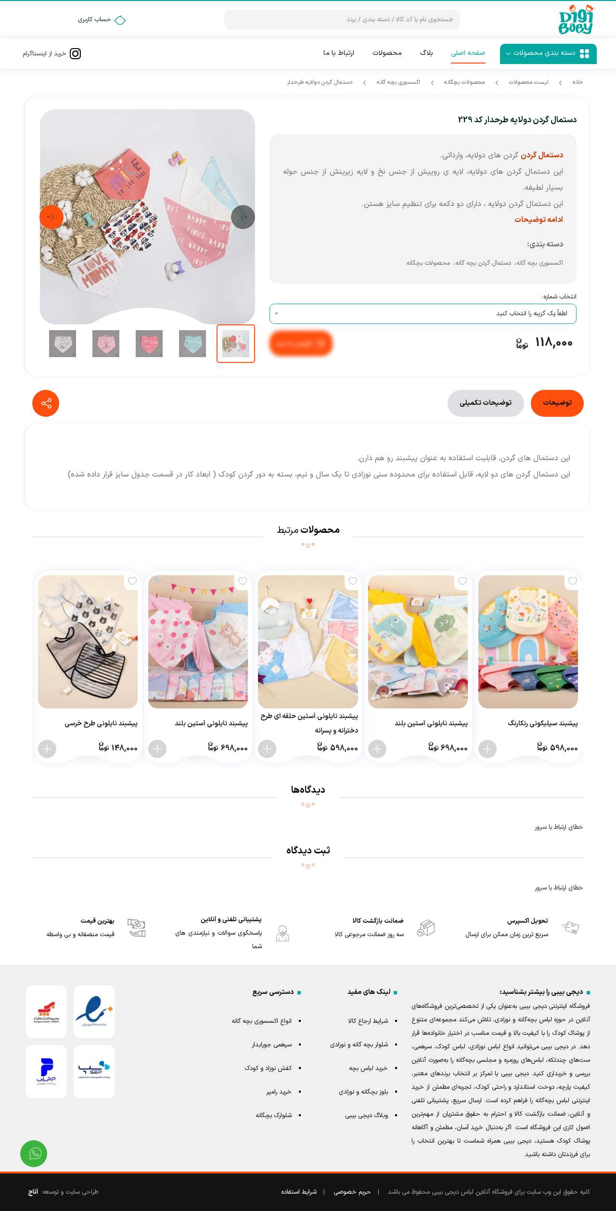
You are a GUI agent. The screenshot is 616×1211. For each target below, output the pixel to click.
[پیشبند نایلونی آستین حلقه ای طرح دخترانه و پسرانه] (308, 641)
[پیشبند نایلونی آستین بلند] (418, 641)
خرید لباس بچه (368, 1068)
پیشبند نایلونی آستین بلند (431, 724)
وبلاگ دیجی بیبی (366, 1116)
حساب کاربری (94, 20)
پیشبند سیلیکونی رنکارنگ (543, 724)
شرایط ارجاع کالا (368, 1021)
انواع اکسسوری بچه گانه (261, 1021)
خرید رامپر (279, 1092)
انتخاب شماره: (559, 297)
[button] (243, 217)
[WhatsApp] (33, 1153)
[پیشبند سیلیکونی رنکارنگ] (528, 641)
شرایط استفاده (299, 1192)
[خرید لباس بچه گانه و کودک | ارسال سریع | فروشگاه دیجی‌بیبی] (576, 20)
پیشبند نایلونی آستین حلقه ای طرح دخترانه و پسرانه (309, 723)
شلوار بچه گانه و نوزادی (359, 1045)
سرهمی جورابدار (272, 1045)
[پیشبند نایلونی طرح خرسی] (88, 641)
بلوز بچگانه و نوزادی (363, 1092)
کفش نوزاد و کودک (268, 1068)
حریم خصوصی (352, 1192)
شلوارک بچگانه (274, 1116)
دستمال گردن (542, 155)
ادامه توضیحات (538, 220)
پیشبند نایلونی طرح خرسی (101, 724)
